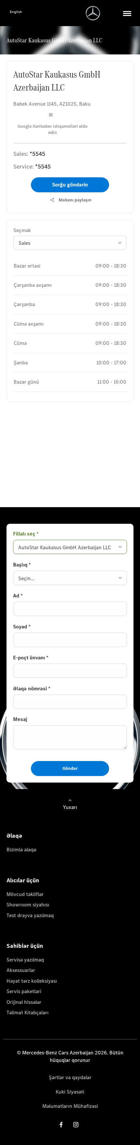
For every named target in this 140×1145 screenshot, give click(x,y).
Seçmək (22, 230)
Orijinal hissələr (24, 1002)
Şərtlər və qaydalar (70, 1077)
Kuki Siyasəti (70, 1091)
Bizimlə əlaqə (21, 849)
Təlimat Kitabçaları (28, 1012)
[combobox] (70, 243)
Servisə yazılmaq (25, 959)
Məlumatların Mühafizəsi (70, 1106)
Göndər (70, 768)
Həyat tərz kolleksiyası (32, 980)
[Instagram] (76, 1125)
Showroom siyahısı (28, 904)
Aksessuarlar (21, 970)
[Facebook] (61, 1125)
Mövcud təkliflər (25, 894)
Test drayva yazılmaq (30, 915)
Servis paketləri (24, 991)
